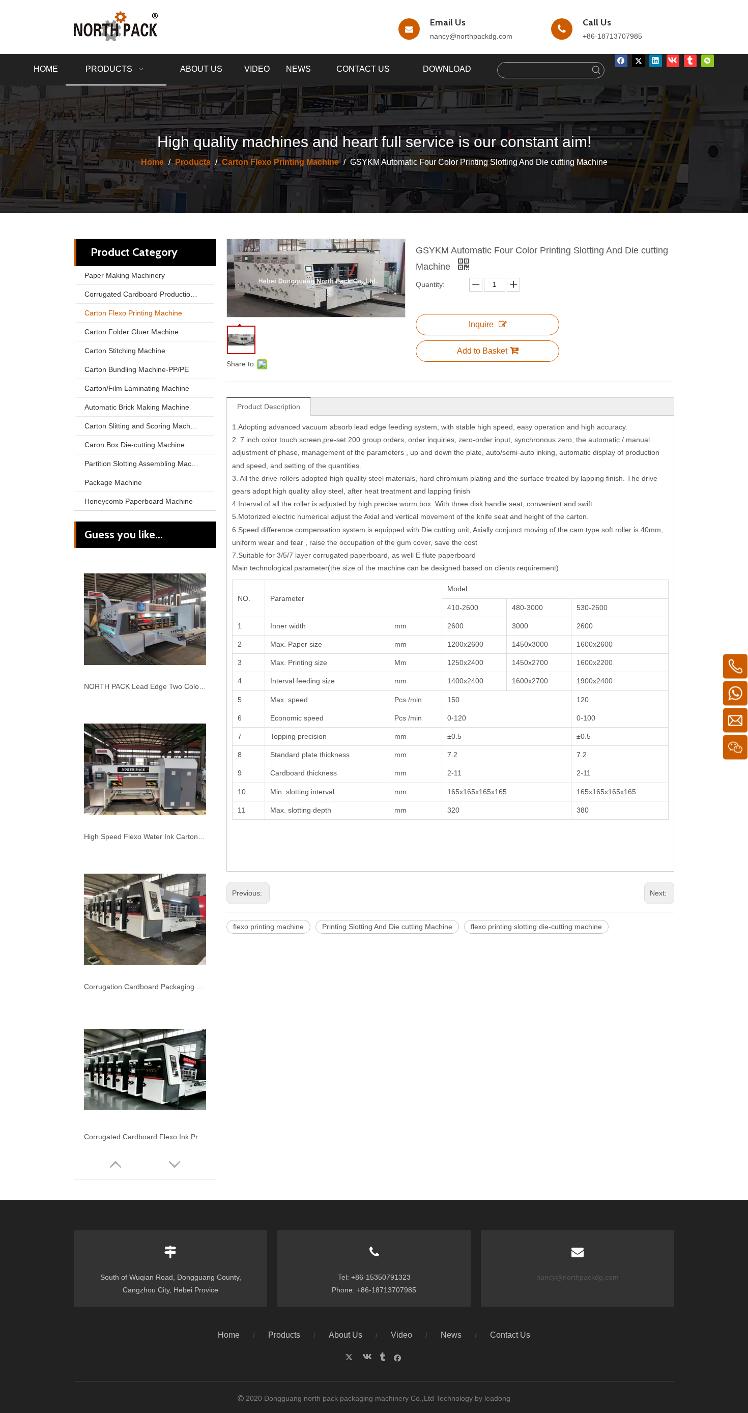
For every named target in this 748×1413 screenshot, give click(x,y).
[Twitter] (638, 60)
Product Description (268, 406)
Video (401, 1335)
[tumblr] (690, 60)
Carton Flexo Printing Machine (133, 313)
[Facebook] (621, 60)
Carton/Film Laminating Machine (136, 388)
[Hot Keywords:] (596, 70)
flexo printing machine (268, 926)
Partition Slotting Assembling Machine (144, 463)
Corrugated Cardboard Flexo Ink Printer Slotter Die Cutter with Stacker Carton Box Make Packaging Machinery (145, 1137)
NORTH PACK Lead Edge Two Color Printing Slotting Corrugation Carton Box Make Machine (145, 686)
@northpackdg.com (480, 36)
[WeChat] (707, 60)
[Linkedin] (655, 60)
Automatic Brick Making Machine (136, 407)
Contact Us (510, 1335)
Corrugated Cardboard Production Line (147, 294)
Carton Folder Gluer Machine (131, 332)
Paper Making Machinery (124, 275)
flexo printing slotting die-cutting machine (536, 926)
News (451, 1335)
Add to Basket (482, 351)
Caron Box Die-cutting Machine (134, 445)
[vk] (673, 60)
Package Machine (113, 482)
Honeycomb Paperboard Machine (138, 501)
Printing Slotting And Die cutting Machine (387, 926)
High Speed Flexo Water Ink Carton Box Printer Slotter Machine (145, 836)
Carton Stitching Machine (124, 351)
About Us (345, 1335)
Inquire (481, 324)
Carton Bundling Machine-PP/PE (136, 369)
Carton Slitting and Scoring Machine (142, 426)
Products (284, 1335)
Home (229, 1335)
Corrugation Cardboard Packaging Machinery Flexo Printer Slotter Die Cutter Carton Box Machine (145, 987)
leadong (497, 1398)
